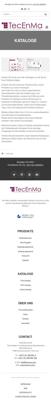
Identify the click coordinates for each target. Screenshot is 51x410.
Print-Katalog (25, 280)
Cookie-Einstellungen (25, 396)
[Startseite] (22, 25)
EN (29, 9)
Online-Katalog (25, 289)
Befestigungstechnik (25, 247)
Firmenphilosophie (26, 309)
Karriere (25, 318)
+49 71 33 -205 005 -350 (27, 358)
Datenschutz (25, 392)
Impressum (25, 384)
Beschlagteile (25, 242)
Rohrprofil (25, 255)
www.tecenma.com (27, 365)
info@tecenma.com (28, 362)
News (25, 314)
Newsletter (25, 323)
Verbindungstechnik (25, 251)
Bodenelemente (25, 238)
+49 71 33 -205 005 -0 (27, 355)
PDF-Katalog (25, 285)
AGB (25, 388)
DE (25, 9)
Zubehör (25, 260)
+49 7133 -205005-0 (39, 4)
